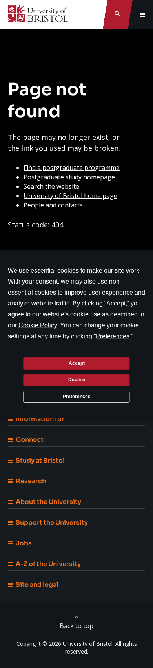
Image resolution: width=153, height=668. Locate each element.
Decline (76, 379)
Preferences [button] (112, 336)
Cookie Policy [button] (37, 325)
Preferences (77, 396)
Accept (77, 363)
